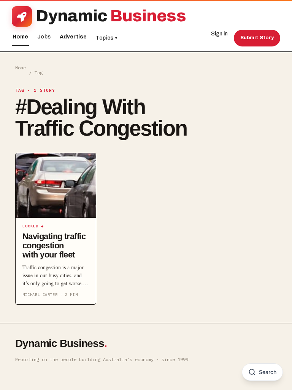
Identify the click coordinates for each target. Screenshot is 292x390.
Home (21, 37)
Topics (106, 38)
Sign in (219, 34)
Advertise (73, 37)
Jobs (44, 37)
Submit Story (257, 37)
